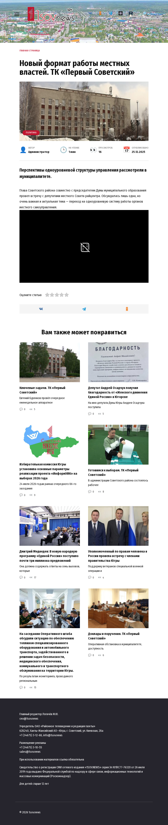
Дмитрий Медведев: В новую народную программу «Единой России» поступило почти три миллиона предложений (48, 555)
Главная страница (29, 50)
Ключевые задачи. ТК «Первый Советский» (42, 390)
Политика (31, 132)
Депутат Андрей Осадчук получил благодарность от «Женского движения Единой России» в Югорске (117, 392)
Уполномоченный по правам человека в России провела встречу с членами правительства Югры (117, 555)
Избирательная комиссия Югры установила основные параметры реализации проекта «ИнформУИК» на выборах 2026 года (48, 471)
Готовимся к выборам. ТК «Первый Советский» (113, 472)
